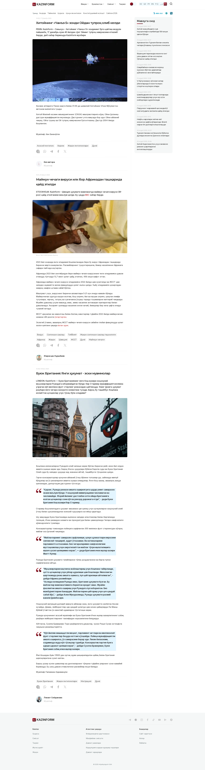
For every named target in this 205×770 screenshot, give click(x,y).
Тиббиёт (72, 335)
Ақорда (42, 13)
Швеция (63, 340)
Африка (41, 340)
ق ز (161, 4)
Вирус (40, 335)
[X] (65, 152)
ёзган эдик (63, 325)
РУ (149, 4)
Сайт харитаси (145, 734)
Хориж (60, 146)
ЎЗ (165, 4)
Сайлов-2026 (111, 13)
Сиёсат (36, 738)
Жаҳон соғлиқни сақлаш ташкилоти (98, 335)
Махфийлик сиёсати (94, 738)
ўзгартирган (60, 317)
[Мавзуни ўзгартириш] (133, 4)
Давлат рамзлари (93, 743)
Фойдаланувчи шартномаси (97, 734)
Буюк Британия (45, 681)
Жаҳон (52, 340)
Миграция (86, 681)
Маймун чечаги (97, 340)
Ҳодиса (61, 13)
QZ (145, 4)
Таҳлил (122, 4)
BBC (87, 195)
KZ (141, 4)
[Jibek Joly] (159, 13)
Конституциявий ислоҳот (94, 13)
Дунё (94, 146)
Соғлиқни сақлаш (56, 335)
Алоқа (141, 738)
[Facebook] (58, 152)
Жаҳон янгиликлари (78, 146)
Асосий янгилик (45, 146)
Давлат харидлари (94, 752)
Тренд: (35, 13)
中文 (157, 4)
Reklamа (142, 743)
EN (152, 4)
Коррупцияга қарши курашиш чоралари (102, 747)
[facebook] (147, 720)
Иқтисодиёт (38, 747)
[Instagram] (38, 152)
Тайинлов (52, 13)
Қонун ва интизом (73, 13)
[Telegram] (51, 152)
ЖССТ (74, 340)
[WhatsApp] (45, 152)
